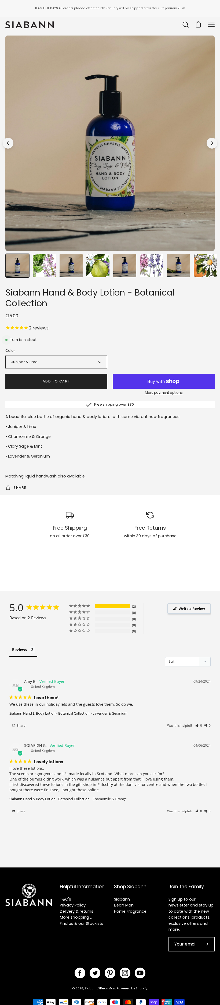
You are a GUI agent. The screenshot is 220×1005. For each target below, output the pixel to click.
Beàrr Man (124, 905)
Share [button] (20, 725)
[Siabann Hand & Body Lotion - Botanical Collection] (17, 266)
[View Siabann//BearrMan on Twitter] (95, 973)
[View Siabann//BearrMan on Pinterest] (110, 973)
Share (19, 487)
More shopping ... (76, 917)
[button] (199, 725)
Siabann (122, 899)
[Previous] (8, 143)
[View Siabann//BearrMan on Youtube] (140, 973)
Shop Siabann (130, 887)
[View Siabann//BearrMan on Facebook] (80, 973)
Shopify (141, 988)
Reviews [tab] (19, 649)
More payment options (164, 392)
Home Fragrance (130, 911)
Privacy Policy (73, 905)
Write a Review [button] (192, 608)
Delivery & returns (76, 911)
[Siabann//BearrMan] (29, 25)
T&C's (65, 899)
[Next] (212, 143)
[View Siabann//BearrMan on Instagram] (125, 973)
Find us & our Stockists (81, 923)
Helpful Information (82, 887)
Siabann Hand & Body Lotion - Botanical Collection (49, 713)
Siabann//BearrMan (100, 988)
